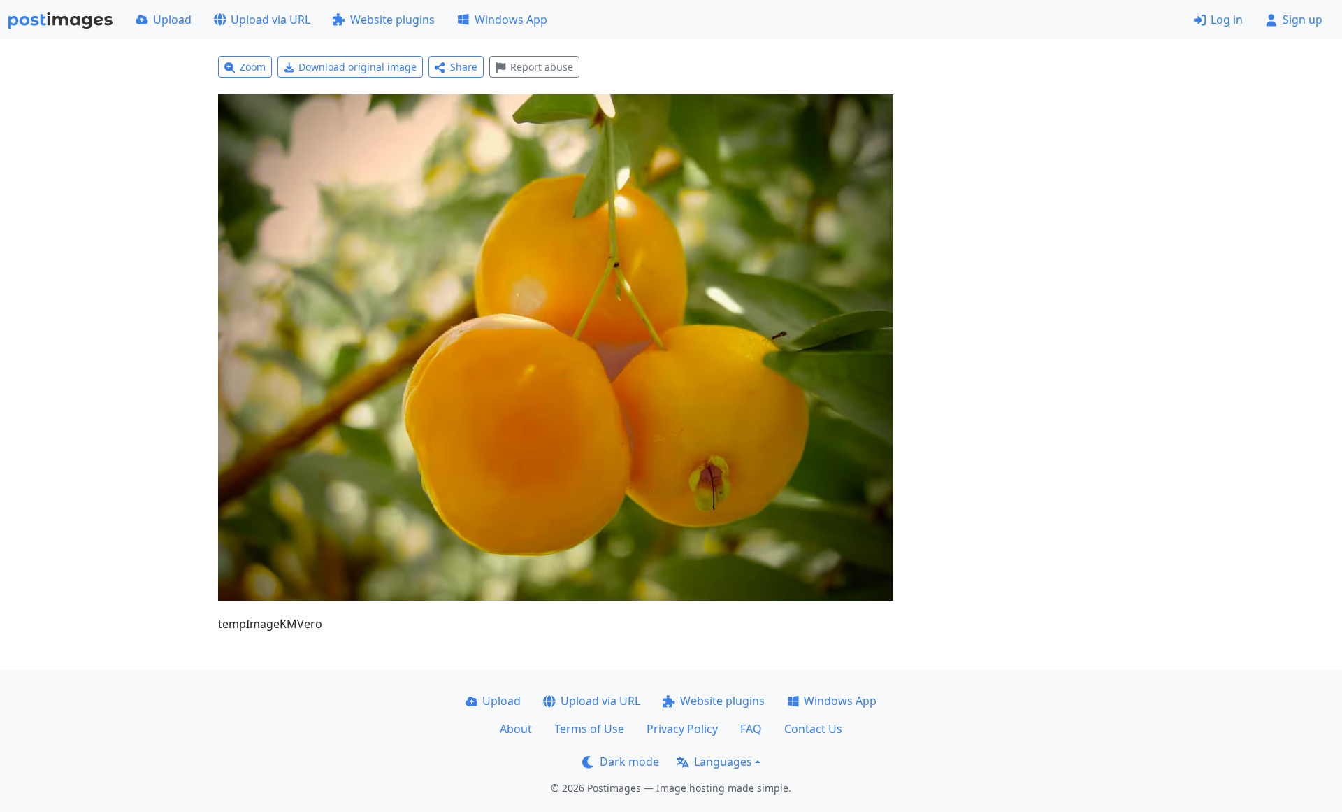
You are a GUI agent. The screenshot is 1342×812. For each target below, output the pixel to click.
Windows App (511, 19)
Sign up (1302, 19)
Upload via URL (270, 19)
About (516, 728)
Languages (723, 761)
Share (463, 66)
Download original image (357, 66)
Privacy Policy (682, 728)
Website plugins (392, 19)
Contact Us (813, 728)
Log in (1227, 19)
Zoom (253, 66)
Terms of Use (589, 728)
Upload (172, 19)
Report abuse (541, 66)
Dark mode (629, 761)
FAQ (751, 728)
